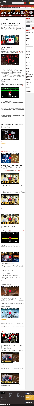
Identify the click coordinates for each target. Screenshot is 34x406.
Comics (10, 397)
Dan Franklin (14, 246)
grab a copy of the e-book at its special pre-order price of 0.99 (11, 305)
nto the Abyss (17, 27)
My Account (30, 0)
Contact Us (26, 0)
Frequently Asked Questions (20, 397)
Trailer (1, 49)
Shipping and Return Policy (20, 396)
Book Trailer (14, 300)
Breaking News (13, 126)
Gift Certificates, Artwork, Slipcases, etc (13, 398)
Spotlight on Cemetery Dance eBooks (29, 77)
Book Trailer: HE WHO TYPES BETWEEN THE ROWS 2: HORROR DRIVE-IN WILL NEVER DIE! (11, 299)
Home (10, 5)
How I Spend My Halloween (28, 59)
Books (9, 394)
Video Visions (28, 87)
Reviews (27, 71)
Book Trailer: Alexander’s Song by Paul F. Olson (10, 79)
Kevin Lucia (3, 25)
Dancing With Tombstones (4, 384)
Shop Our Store (4, 5)
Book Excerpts (28, 35)
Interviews (13, 347)
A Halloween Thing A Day (29, 32)
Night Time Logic (28, 65)
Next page (2, 388)
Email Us (2, 401)
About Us (18, 394)
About (12, 5)
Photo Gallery (28, 68)
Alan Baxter (18, 126)
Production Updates (18, 5)
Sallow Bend (3, 127)
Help (22, 5)
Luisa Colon (6, 25)
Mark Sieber (16, 301)
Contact (24, 5)
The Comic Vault (28, 82)
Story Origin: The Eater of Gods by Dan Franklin (10, 245)
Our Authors (10, 393)
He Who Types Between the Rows (19, 300)
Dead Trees (27, 47)
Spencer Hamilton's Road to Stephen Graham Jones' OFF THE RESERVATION (29, 73)
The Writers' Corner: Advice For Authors (28, 84)
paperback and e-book (18, 170)
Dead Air (27, 45)
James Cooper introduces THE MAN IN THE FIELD (10, 206)
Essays (27, 48)
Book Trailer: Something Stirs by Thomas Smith (10, 47)
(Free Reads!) (29, 5)
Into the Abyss (2, 326)
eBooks (10, 395)
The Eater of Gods (18, 246)
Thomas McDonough (10, 25)
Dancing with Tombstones (19, 283)
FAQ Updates (28, 51)
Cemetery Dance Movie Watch (17, 323)
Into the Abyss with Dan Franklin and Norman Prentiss (11, 145)
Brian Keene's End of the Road (29, 40)
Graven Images (28, 54)
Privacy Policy (18, 395)
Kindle (24, 126)
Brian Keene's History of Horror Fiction (29, 42)
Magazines (10, 396)
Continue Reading (3, 143)
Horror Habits (28, 57)
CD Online (14, 5)
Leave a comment (16, 25)
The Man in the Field (21, 167)
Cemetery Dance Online (4, 126)
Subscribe (28, 25)
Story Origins (17, 167)
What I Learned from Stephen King (29, 89)
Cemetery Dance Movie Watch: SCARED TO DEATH (11, 322)
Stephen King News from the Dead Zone (29, 79)
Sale (1, 127)
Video (12, 25)
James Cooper (14, 167)
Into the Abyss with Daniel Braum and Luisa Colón (10, 23)
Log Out (33, 0)
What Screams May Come (28, 91)
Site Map (18, 398)
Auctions (27, 5)
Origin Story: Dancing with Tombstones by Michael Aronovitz (12, 367)
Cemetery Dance (18, 52)
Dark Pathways (28, 44)
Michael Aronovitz (3, 348)
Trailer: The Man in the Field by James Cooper (9, 226)
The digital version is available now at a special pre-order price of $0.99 (15, 230)
